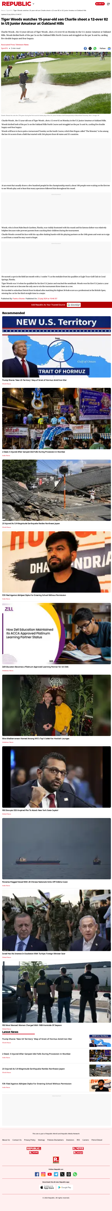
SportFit (4, 48)
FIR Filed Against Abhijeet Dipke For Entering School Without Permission (34, 595)
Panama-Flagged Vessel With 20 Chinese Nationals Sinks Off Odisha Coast (35, 882)
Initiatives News (7, 670)
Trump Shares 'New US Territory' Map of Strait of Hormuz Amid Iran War (34, 380)
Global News (6, 814)
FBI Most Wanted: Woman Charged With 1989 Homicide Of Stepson (32, 1025)
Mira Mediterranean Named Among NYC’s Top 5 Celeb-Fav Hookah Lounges (35, 738)
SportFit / (9, 10)
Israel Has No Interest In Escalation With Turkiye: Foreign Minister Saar (33, 953)
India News (6, 455)
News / (3, 10)
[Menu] (107, 3)
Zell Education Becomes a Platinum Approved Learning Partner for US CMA (35, 666)
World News (6, 384)
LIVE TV (101, 4)
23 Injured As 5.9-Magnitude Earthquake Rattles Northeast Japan (31, 523)
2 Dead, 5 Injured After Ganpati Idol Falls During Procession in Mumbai (33, 451)
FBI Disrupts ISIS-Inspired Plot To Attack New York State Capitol (30, 810)
